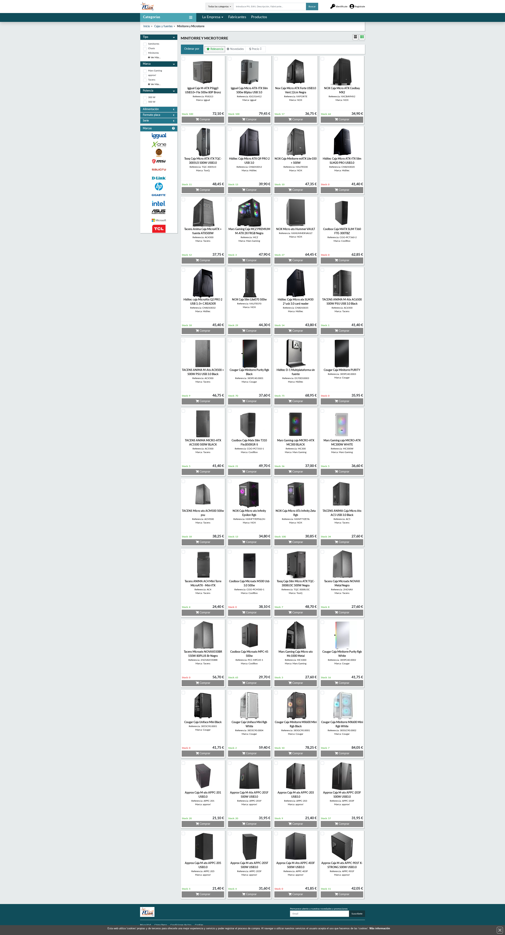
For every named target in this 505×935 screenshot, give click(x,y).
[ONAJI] (158, 153)
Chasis (151, 48)
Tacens (151, 80)
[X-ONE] (158, 144)
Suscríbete (357, 914)
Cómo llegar (160, 925)
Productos (259, 17)
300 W (151, 97)
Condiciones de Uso (180, 925)
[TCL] (158, 229)
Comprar (204, 119)
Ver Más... (155, 57)
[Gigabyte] (158, 195)
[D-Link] (158, 178)
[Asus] (158, 212)
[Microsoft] (158, 220)
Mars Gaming (155, 70)
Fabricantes (237, 17)
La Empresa (211, 17)
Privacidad (145, 925)
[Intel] (158, 203)
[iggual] (158, 135)
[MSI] (158, 161)
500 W (151, 102)
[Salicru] (158, 170)
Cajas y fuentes (163, 26)
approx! (152, 75)
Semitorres (153, 44)
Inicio (146, 26)
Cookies (199, 925)
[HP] (158, 186)
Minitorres (153, 53)
